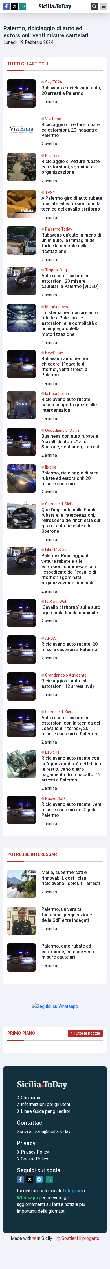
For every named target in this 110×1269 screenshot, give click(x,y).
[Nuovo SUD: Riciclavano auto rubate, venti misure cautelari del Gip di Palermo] (55, 812)
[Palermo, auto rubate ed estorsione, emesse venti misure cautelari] (55, 959)
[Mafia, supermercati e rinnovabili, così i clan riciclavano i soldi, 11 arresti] (55, 886)
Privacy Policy (34, 1152)
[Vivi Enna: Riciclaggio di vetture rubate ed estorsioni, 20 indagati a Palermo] (55, 132)
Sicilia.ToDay (55, 6)
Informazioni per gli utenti (45, 1104)
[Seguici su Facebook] (6, 6)
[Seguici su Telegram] (39, 1179)
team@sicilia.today (52, 1131)
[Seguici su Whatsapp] (22, 6)
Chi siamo (30, 1097)
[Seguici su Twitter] (14, 6)
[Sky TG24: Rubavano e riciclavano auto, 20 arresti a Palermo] (55, 95)
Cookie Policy (34, 1158)
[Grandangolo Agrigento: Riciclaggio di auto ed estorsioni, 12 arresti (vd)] (55, 688)
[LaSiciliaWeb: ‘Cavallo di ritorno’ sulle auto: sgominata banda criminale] (55, 615)
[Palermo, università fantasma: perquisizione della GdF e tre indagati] (55, 923)
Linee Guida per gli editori (45, 1111)
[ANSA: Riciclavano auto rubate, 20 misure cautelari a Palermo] (55, 651)
